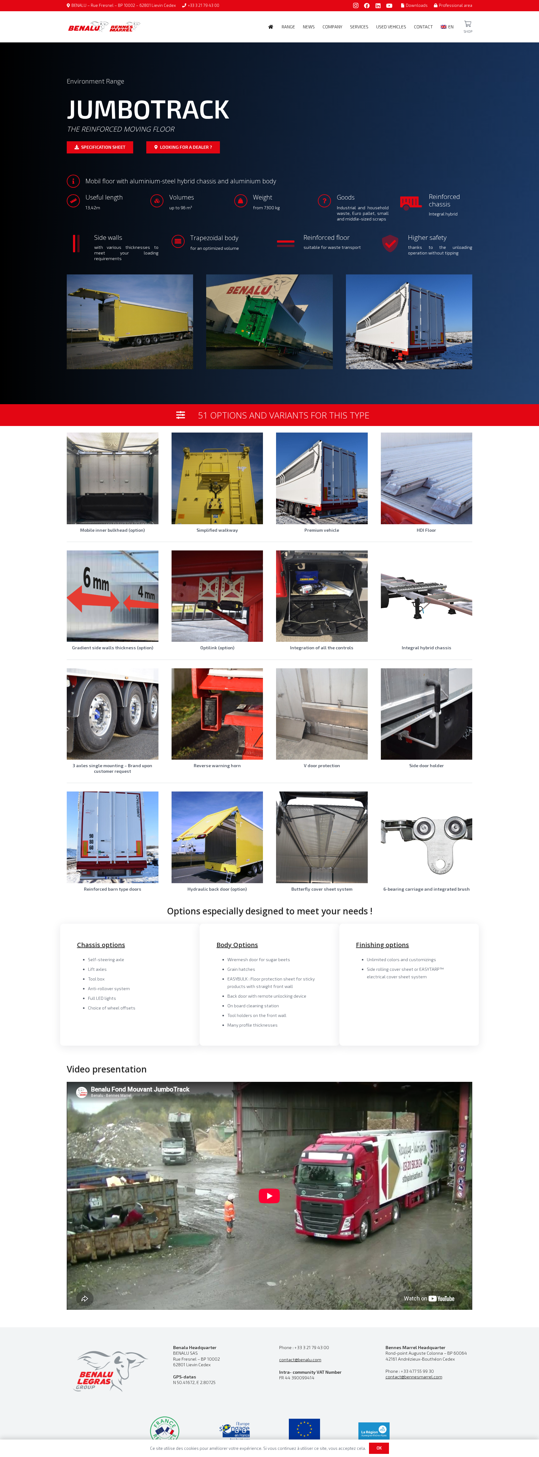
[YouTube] (389, 5)
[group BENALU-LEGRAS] (110, 1370)
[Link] (467, 24)
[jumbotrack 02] (409, 321)
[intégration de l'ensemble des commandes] (322, 596)
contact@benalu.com (300, 1359)
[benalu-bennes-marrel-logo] (104, 26)
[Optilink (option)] (217, 596)
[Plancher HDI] (427, 478)
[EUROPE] (304, 1431)
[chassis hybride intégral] (427, 596)
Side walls (108, 237)
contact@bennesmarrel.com (414, 1376)
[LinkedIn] (378, 5)
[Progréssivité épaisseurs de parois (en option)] (112, 596)
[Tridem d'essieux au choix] (112, 714)
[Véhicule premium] (322, 478)
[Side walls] (80, 243)
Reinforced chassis (444, 200)
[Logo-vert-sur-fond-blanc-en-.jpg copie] (234, 1431)
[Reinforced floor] (289, 243)
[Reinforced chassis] (415, 203)
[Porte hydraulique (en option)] (217, 837)
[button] (297, 26)
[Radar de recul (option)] (217, 714)
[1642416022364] (269, 321)
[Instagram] (355, 5)
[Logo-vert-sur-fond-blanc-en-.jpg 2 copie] (164, 1431)
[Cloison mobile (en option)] (112, 478)
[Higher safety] (394, 243)
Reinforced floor (326, 237)
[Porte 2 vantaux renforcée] (112, 837)
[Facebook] (366, 5)
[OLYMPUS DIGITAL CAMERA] (130, 321)
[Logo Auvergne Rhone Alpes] (374, 1431)
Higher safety (427, 237)
